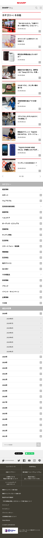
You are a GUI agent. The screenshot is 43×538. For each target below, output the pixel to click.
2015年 (4, 413)
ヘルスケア (6, 218)
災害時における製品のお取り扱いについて (10, 477)
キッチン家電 (6, 235)
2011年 (4, 436)
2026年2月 (10, 347)
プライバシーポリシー (7, 512)
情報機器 (5, 252)
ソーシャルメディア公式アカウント (10, 483)
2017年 (4, 402)
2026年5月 (10, 333)
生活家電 (5, 240)
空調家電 (5, 229)
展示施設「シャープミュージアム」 (32, 472)
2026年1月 (10, 351)
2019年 (4, 391)
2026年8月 (10, 319)
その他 (4, 303)
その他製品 (6, 274)
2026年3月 (10, 342)
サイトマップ (5, 505)
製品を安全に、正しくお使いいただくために (32, 477)
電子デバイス (6, 263)
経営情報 (5, 189)
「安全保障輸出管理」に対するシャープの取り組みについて (17, 501)
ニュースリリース (10, 466)
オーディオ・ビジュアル (10, 223)
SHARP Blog (32, 466)
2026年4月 (10, 337)
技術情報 (5, 280)
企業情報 (5, 297)
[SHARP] (21, 2)
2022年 (4, 374)
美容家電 (5, 212)
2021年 (4, 379)
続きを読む (21, 25)
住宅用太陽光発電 (8, 206)
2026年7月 (10, 323)
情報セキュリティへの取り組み (10, 489)
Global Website (6, 520)
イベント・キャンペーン (10, 291)
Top (40, 535)
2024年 (4, 362)
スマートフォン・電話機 (10, 246)
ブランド (5, 286)
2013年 (4, 425)
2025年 (4, 357)
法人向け (5, 269)
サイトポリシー (6, 509)
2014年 (4, 419)
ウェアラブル (6, 201)
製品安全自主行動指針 (7, 497)
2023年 (4, 368)
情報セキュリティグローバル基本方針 (11, 493)
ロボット (5, 195)
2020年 (4, 385)
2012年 (4, 430)
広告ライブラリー (11, 472)
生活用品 (5, 257)
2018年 (4, 396)
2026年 (4, 313)
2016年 (4, 408)
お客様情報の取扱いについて (9, 516)
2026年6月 (10, 328)
